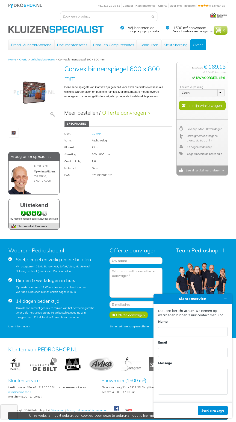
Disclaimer (57, 410)
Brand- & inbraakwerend (31, 44)
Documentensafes (72, 44)
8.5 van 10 (218, 5)
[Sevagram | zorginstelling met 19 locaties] (131, 364)
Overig (198, 44)
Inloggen (189, 5)
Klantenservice (146, 5)
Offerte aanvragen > (126, 112)
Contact (128, 5)
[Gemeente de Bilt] (43, 364)
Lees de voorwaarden (67, 317)
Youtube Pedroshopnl (128, 410)
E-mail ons (41, 165)
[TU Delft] (15, 364)
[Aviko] (101, 364)
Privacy (70, 410)
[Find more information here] (193, 356)
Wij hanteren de (141, 27)
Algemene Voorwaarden (92, 410)
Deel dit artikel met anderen (202, 170)
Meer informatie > (19, 326)
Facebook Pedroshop (116, 408)
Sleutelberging (175, 44)
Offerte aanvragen (130, 315)
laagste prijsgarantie (143, 31)
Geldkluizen (149, 44)
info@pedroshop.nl (20, 392)
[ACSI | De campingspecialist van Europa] (73, 364)
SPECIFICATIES (76, 123)
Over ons (176, 5)
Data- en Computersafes (113, 44)
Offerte (162, 5)
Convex (96, 133)
